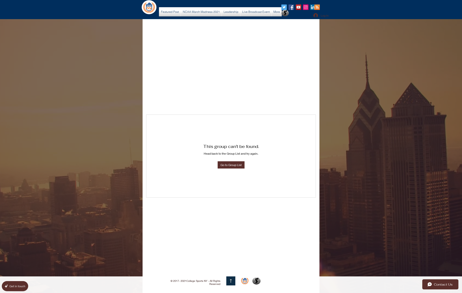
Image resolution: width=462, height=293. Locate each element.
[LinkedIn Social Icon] (313, 7)
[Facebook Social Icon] (291, 7)
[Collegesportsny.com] (284, 7)
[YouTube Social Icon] (298, 7)
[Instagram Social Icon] (305, 7)
